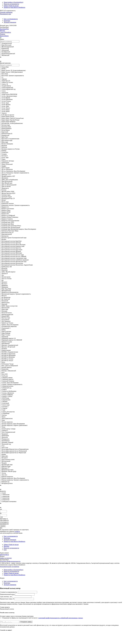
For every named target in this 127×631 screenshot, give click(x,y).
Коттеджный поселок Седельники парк (14, 258)
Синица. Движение (8, 393)
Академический (7, 43)
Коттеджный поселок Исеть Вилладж (13, 244)
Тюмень (2, 34)
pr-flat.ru (17, 531)
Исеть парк (5, 202)
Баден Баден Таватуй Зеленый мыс (13, 118)
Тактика (4, 415)
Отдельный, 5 (6, 328)
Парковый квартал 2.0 (9, 338)
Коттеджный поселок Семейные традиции (15, 260)
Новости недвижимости (11, 4)
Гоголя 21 (5, 156)
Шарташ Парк (6, 466)
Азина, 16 (5, 84)
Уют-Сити (5, 447)
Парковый (5, 336)
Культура (4, 268)
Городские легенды (8, 161)
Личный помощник (6, 12)
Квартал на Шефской (8, 215)
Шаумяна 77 (5, 468)
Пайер (4, 330)
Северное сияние (7, 377)
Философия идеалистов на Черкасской (14, 452)
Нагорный (5, 301)
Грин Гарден (6, 167)
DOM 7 (4, 68)
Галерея (4, 154)
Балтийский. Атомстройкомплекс (12, 123)
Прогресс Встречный (8, 347)
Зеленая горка (6, 195)
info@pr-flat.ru (4, 554)
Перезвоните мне (5, 14)
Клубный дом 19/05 (8, 222)
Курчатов (5, 270)
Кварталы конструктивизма (10, 220)
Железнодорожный (8, 47)
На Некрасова (6, 297)
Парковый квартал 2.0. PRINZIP (12, 340)
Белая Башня (6, 130)
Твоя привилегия (7, 418)
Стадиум (4, 408)
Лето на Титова (6, 278)
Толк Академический (8, 432)
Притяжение (6, 343)
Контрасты (5, 236)
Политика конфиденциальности (10, 561)
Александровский (7, 87)
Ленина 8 (5, 273)
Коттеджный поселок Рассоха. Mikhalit (14, 256)
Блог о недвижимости (11, 19)
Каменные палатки (8, 203)
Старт (3, 410)
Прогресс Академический (10, 345)
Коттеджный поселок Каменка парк (13, 246)
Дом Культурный (7, 181)
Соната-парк (6, 405)
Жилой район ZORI (8, 191)
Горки (3, 159)
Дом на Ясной (6, 186)
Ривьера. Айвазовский (9, 370)
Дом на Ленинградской (9, 185)
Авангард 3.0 (6, 80)
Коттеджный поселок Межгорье (12, 253)
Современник (6, 400)
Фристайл (5, 456)
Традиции (5, 434)
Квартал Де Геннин (8, 208)
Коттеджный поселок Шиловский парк (14, 261)
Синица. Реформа (7, 394)
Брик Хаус (5, 137)
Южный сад (5, 481)
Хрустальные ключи (8, 459)
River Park (5, 74)
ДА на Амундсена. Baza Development (13, 171)
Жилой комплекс (5, 63)
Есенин (4, 190)
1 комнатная (5, 494)
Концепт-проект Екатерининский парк (14, 237)
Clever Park (5, 67)
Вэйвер (4, 150)
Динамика (5, 178)
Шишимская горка (7, 469)
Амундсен (5, 92)
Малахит (4, 282)
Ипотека (6, 546)
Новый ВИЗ (5, 316)
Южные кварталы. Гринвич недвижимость (15, 480)
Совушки (4, 401)
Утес (3, 446)
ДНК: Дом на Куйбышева (10, 179)
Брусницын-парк (7, 140)
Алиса (4, 91)
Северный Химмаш (8, 381)
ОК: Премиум (6, 321)
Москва (2, 30)
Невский (4, 304)
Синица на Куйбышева (9, 391)
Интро (4, 200)
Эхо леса (4, 475)
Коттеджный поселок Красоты (11, 248)
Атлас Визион (6, 104)
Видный (4, 145)
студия (4, 493)
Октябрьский (6, 52)
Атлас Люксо (6, 108)
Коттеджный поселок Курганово (12, 249)
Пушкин (4, 348)
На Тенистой (6, 299)
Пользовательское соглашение (9, 566)
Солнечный (5, 403)
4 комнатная (5, 499)
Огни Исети (5, 319)
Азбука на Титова (7, 82)
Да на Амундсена (7, 169)
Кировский (5, 48)
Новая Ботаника (7, 313)
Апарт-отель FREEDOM (9, 94)
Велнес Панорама (7, 144)
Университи (5, 439)
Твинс (3, 417)
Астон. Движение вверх (9, 96)
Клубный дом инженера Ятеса (11, 225)
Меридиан (5, 287)
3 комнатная (5, 498)
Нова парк (5, 309)
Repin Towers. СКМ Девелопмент (12, 72)
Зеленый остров (7, 197)
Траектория (5, 435)
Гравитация (5, 162)
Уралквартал (6, 440)
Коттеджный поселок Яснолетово (12, 263)
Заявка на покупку (6, 558)
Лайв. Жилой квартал (8, 272)
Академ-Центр (6, 86)
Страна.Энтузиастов (8, 412)
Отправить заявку (26, 622)
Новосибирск (4, 36)
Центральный (6, 461)
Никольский (5, 307)
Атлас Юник (6, 111)
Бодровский (5, 135)
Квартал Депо (6, 210)
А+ (3, 77)
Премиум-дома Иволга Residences (14, 7)
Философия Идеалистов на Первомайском (15, 449)
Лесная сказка (6, 277)
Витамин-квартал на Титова (11, 149)
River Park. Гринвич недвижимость (13, 75)
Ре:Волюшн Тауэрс (8, 364)
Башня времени (6, 128)
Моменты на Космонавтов (10, 292)
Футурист (5, 458)
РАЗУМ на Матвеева (8, 357)
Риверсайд (5, 369)
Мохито (4, 295)
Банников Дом (6, 127)
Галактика (5, 152)
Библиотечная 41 (7, 133)
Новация (4, 311)
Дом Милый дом (7, 183)
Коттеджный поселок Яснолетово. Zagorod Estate (17, 265)
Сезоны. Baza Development (10, 382)
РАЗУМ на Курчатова (8, 354)
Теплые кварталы (7, 422)
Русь (3, 372)
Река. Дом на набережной (10, 365)
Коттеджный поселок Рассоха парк (13, 255)
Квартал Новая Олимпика (10, 217)
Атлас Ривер (5, 110)
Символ (4, 389)
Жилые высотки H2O (8, 193)
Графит (4, 166)
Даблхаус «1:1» (6, 174)
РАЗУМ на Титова (7, 359)
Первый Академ (7, 342)
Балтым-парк (6, 125)
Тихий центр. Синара (8, 429)
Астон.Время (6, 98)
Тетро (3, 427)
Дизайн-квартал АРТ (8, 176)
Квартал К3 (5, 214)
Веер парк (5, 142)
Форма (4, 454)
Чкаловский (5, 55)
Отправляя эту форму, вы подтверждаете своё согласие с (42, 618)
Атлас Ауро (5, 103)
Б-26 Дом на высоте (8, 115)
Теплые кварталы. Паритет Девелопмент (15, 425)
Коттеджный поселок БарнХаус (12, 241)
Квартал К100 (6, 212)
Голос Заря (5, 157)
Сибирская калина (7, 386)
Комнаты (3, 491)
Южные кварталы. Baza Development (13, 478)
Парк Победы (6, 333)
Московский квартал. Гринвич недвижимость (16, 294)
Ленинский (5, 50)
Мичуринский (6, 290)
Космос (4, 239)
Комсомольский (7, 234)
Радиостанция (6, 350)
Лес (3, 275)
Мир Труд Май (6, 289)
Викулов (4, 147)
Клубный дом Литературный (11, 227)
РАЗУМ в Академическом (10, 352)
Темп (3, 420)
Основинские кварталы (9, 326)
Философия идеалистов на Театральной (14, 451)
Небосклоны (6, 302)
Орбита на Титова (7, 323)
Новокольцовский (7, 314)
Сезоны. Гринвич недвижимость (12, 384)
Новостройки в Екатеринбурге (13, 2)
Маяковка (5, 285)
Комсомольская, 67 (8, 232)
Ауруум (4, 113)
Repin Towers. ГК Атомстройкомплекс (14, 70)
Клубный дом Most (8, 224)
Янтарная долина (7, 483)
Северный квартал (7, 379)
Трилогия (5, 437)
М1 (3, 280)
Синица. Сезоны (7, 396)
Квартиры (7, 20)
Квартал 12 (5, 207)
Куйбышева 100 (7, 266)
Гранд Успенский (7, 164)
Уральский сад (6, 444)
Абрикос (4, 79)
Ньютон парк (6, 318)
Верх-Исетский (6, 45)
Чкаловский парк (7, 464)
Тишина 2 (5, 430)
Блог (5, 549)
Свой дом (5, 376)
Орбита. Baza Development (10, 324)
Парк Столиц (6, 335)
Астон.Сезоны (6, 101)
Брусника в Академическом (10, 138)
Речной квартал (7, 367)
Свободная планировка (9, 501)
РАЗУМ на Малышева (9, 355)
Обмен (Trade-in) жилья (11, 5)
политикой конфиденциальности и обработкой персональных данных (60, 618)
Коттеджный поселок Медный (11, 251)
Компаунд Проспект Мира (10, 231)
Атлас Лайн (5, 106)
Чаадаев (4, 463)
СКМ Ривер (5, 398)
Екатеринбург (4, 29)
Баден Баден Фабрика (8, 121)
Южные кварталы (7, 476)
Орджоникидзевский (8, 53)
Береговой (5, 132)
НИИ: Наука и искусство (9, 306)
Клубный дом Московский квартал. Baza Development (19, 229)
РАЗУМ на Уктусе (7, 360)
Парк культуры (6, 331)
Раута (3, 362)
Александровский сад (8, 89)
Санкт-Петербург (5, 32)
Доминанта (5, 188)
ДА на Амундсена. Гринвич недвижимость (15, 173)
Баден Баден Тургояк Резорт (10, 120)
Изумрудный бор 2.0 (8, 198)
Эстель (4, 473)
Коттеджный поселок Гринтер (11, 243)
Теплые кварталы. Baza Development (13, 423)
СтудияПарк (5, 413)
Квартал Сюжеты (7, 219)
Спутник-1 (5, 406)
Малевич (4, 284)
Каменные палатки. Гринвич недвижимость (16, 205)
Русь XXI (5, 374)
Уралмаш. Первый (7, 442)
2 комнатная (5, 496)
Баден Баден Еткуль (8, 116)
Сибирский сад (6, 388)
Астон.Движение (7, 99)
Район (2, 39)
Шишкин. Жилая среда (9, 471)
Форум (2, 556)
